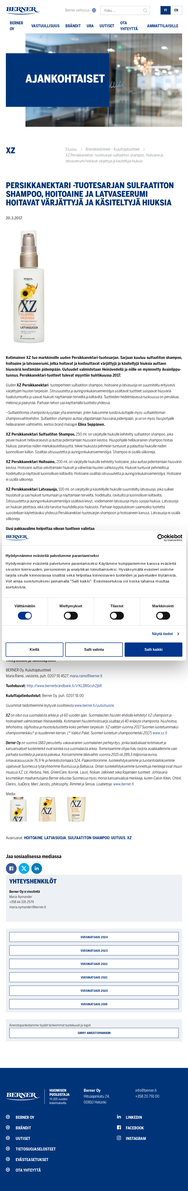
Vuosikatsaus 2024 (94, 937)
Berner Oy (16, 26)
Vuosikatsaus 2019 (94, 1004)
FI (165, 10)
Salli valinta (94, 649)
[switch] (71, 616)
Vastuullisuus (45, 26)
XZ (129, 838)
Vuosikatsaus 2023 (94, 950)
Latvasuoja (55, 838)
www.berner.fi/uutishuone (94, 705)
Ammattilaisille (162, 26)
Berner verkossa (77, 10)
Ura (90, 26)
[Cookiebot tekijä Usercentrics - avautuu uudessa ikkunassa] (161, 537)
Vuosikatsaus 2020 (94, 990)
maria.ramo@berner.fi (86, 676)
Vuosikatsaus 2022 (94, 964)
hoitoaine (33, 838)
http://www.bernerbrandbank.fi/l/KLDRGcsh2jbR (64, 685)
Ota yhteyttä (129, 26)
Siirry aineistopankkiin (94, 1033)
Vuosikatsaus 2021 (94, 977)
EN (176, 10)
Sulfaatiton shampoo (88, 838)
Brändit (73, 26)
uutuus (118, 838)
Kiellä (34, 649)
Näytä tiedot (162, 634)
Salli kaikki (153, 649)
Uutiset (107, 26)
